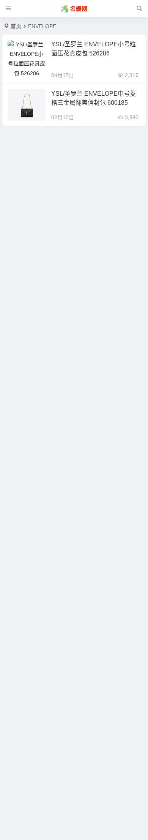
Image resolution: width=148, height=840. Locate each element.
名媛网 (78, 8)
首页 (16, 26)
